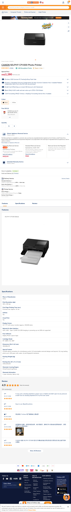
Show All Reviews (35, 451)
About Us (26, 480)
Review (34, 203)
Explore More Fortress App (61, 485)
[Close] (68, 507)
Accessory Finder (35, 488)
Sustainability (27, 485)
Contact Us (36, 499)
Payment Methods (35, 484)
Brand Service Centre (36, 494)
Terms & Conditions (7, 154)
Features (5, 203)
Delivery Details (66, 178)
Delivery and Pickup (48, 478)
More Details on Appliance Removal (10, 142)
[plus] (14, 126)
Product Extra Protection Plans (47, 487)
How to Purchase (35, 480)
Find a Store (7, 483)
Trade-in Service (47, 494)
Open (47, 503)
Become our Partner (27, 488)
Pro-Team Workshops (46, 491)
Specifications (20, 203)
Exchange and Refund (46, 483)
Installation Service (48, 481)
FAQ (34, 497)
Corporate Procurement (27, 491)
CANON (5, 65)
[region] (35, 508)
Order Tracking (36, 491)
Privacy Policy (32, 510)
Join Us (26, 482)
